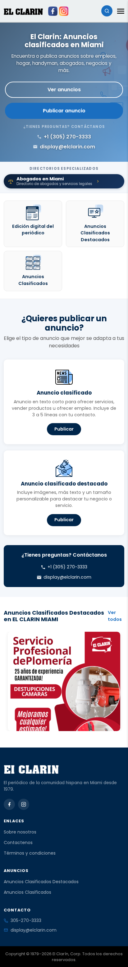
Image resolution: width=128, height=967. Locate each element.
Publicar (64, 429)
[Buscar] (106, 10)
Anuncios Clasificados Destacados (41, 882)
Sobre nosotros (20, 832)
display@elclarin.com (34, 930)
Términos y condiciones (30, 853)
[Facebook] (9, 804)
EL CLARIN (23, 12)
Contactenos (18, 842)
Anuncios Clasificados (27, 892)
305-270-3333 (26, 920)
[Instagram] (23, 804)
